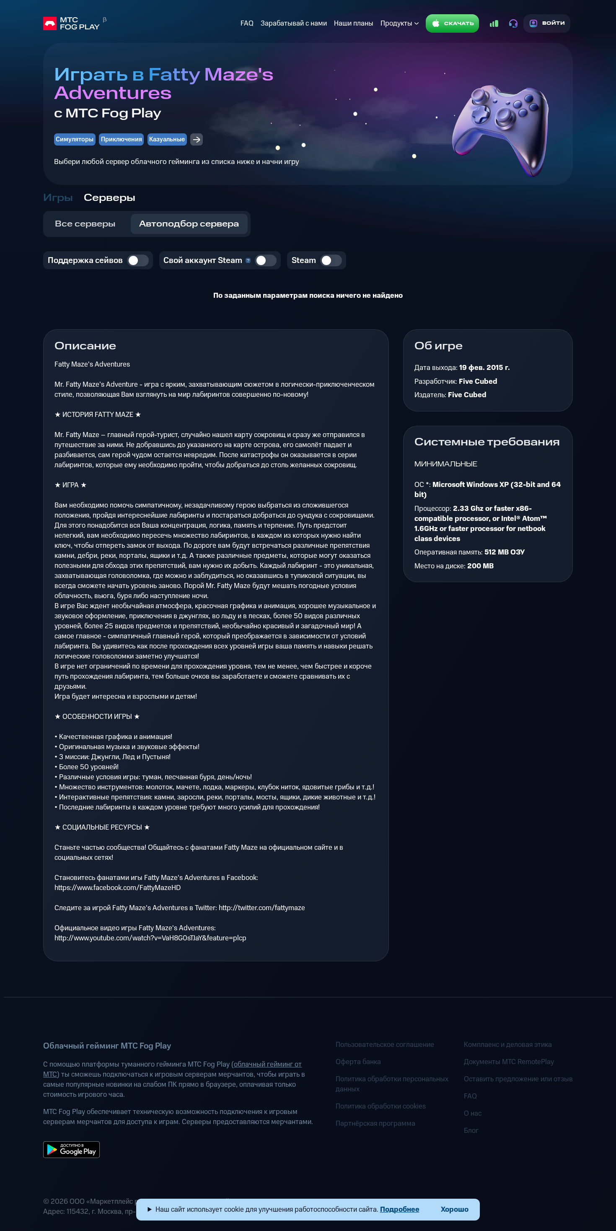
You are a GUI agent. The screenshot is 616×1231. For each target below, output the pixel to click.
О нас (472, 1114)
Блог (471, 1131)
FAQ (247, 23)
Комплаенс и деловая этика (508, 1045)
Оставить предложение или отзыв (518, 1079)
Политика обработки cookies (381, 1106)
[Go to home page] (140, 23)
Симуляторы (74, 139)
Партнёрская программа (375, 1124)
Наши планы (353, 23)
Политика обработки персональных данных (392, 1084)
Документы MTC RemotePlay (509, 1062)
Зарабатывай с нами (294, 23)
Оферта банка (358, 1062)
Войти (553, 23)
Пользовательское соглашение (385, 1045)
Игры (58, 198)
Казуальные (167, 139)
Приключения (121, 139)
